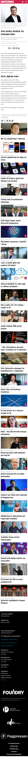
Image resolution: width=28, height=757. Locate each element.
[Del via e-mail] (16, 48)
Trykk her (3, 679)
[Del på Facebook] (9, 48)
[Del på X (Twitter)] (11, 48)
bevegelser (5, 117)
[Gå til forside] (10, 2)
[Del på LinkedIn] (14, 48)
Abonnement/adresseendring (9, 639)
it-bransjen (23, 115)
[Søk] (26, 2)
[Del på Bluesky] (19, 48)
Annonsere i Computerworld (9, 642)
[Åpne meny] (23, 2)
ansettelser (14, 115)
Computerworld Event (7, 646)
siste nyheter (5, 115)
